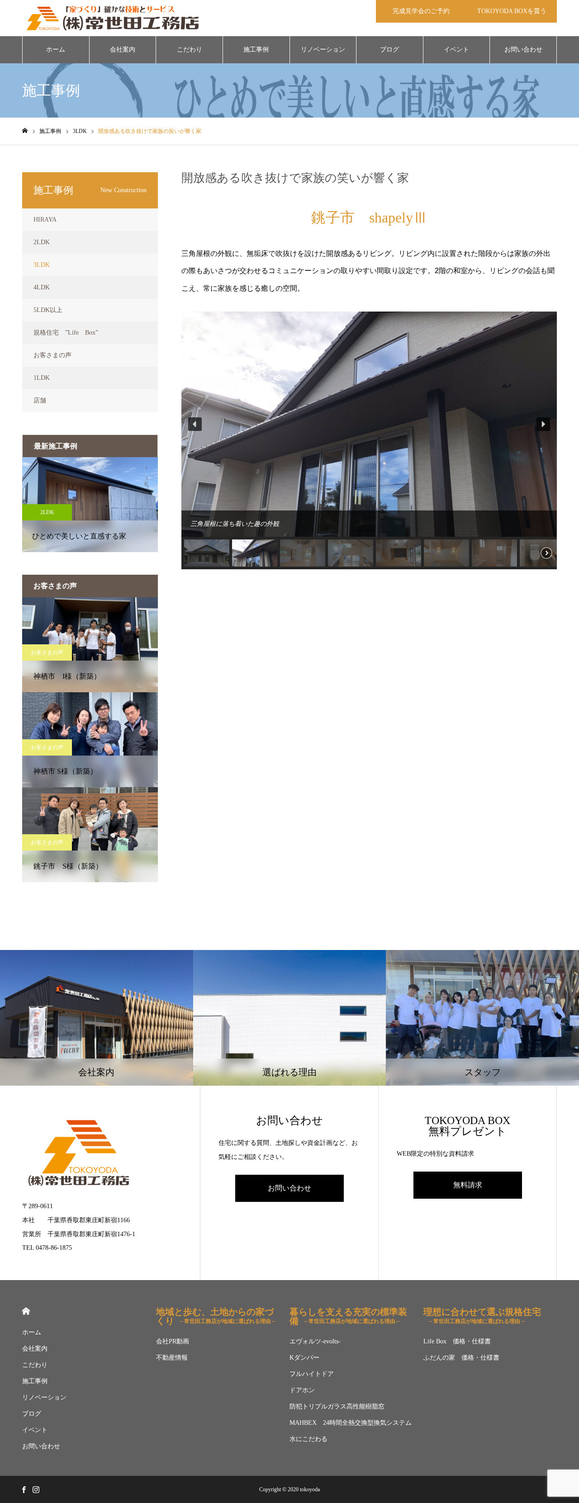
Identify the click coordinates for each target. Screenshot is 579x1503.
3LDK (41, 264)
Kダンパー (304, 1357)
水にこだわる (308, 1439)
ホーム (55, 49)
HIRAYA (45, 219)
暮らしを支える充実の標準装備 (348, 1316)
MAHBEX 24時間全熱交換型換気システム (351, 1422)
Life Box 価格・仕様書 (457, 1341)
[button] (195, 424)
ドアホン (302, 1390)
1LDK (41, 377)
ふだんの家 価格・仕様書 (461, 1357)
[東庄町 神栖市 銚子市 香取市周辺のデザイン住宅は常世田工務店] (112, 18)
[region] (369, 440)
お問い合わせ (523, 49)
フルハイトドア (312, 1374)
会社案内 (122, 49)
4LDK (41, 287)
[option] (90, 504)
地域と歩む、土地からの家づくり (216, 1316)
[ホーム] (25, 131)
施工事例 (256, 49)
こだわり (189, 49)
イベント (456, 49)
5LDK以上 (47, 310)
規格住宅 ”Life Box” (65, 332)
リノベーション (323, 49)
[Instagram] (35, 1489)
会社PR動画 (172, 1341)
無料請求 (467, 1185)
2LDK (41, 242)
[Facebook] (23, 1489)
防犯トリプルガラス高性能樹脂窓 (337, 1406)
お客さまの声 (52, 355)
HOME (26, 1311)
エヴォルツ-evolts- (315, 1341)
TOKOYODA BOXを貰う (511, 11)
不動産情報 (172, 1357)
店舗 (39, 400)
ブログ (389, 49)
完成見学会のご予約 (421, 11)
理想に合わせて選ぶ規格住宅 (482, 1315)
